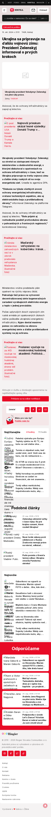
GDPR (4, 791)
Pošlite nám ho (22, 421)
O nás (4, 767)
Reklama (5, 775)
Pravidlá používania (10, 783)
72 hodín (42, 432)
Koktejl (5, 763)
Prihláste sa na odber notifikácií (25, 398)
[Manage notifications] (45, 805)
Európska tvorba (9, 795)
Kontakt (5, 771)
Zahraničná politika (11, 27)
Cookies (5, 787)
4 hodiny (30, 432)
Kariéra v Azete (9, 779)
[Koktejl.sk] (16, 10)
